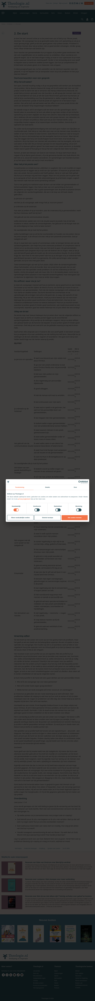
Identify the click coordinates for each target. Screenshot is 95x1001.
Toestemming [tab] (19, 487)
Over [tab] (75, 487)
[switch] (37, 509)
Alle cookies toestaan (75, 517)
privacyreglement (24, 499)
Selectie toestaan (47, 517)
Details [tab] (47, 487)
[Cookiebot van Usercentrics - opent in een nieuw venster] (80, 482)
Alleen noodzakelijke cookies (20, 517)
